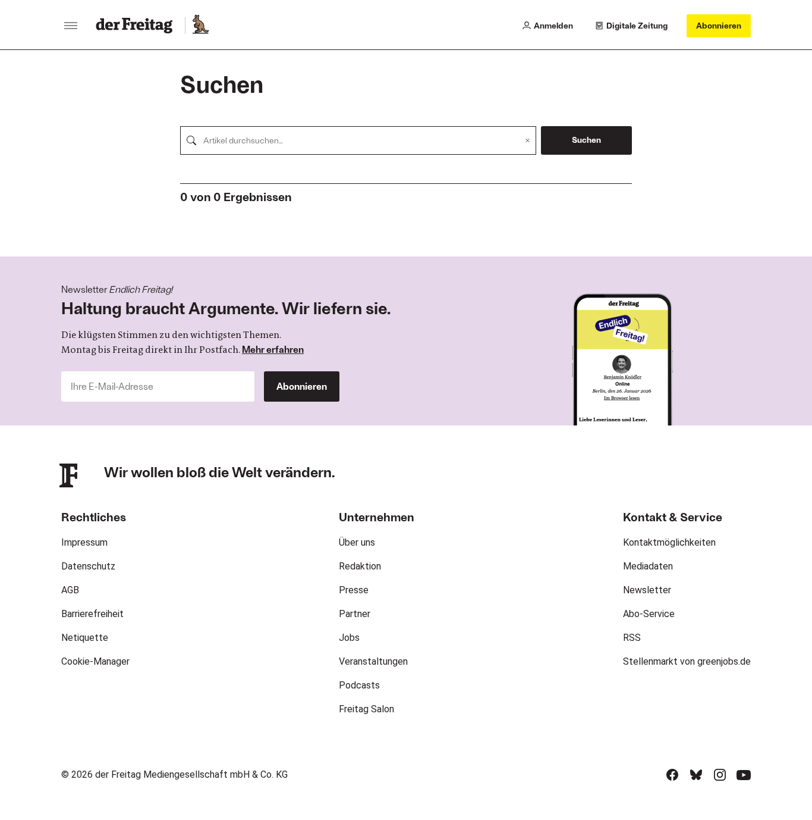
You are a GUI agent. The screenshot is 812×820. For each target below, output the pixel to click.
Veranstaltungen (373, 661)
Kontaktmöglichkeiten (669, 542)
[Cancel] (528, 140)
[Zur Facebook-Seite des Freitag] (672, 775)
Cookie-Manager (95, 661)
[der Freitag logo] (137, 25)
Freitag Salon (366, 709)
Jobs (349, 637)
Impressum (84, 542)
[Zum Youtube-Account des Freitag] (744, 775)
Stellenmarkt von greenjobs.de (687, 661)
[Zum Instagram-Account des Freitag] (720, 775)
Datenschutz (88, 566)
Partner (354, 613)
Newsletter (647, 590)
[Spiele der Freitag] (199, 25)
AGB (70, 590)
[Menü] (70, 25)
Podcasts (359, 685)
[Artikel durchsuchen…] (191, 140)
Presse (354, 590)
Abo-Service (649, 613)
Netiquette (84, 637)
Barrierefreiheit (92, 613)
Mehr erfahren (273, 349)
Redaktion (360, 566)
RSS (632, 637)
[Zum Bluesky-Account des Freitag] (696, 775)
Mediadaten (648, 566)
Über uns (357, 542)
